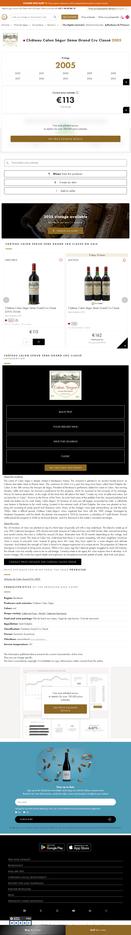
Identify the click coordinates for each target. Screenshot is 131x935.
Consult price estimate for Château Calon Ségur (42, 561)
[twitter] (41, 910)
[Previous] (6, 300)
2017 (17, 78)
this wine (33, 930)
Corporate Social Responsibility (27, 877)
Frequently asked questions (25, 900)
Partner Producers (19, 889)
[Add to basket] (39, 342)
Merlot (42, 613)
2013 (113, 78)
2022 (17, 73)
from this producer (68, 174)
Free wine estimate (19, 859)
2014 (89, 78)
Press (11, 895)
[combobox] (122, 8)
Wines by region (21, 24)
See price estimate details (65, 138)
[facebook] (24, 910)
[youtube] (73, 910)
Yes (19, 812)
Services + (51, 24)
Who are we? (16, 871)
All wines (6, 24)
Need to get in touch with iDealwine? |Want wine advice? (38, 8)
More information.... (38, 639)
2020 (65, 73)
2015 (65, 78)
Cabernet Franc (29, 613)
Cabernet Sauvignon (56, 613)
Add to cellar (68, 191)
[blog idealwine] (106, 910)
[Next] (125, 300)
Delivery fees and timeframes (25, 883)
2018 (113, 73)
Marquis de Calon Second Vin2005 (22, 579)
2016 (41, 78)
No (27, 812)
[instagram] (57, 910)
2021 (41, 73)
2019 (89, 73)
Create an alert (68, 182)
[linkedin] (90, 910)
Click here (36, 8)
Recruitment (15, 865)
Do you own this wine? (66, 467)
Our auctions (37, 24)
